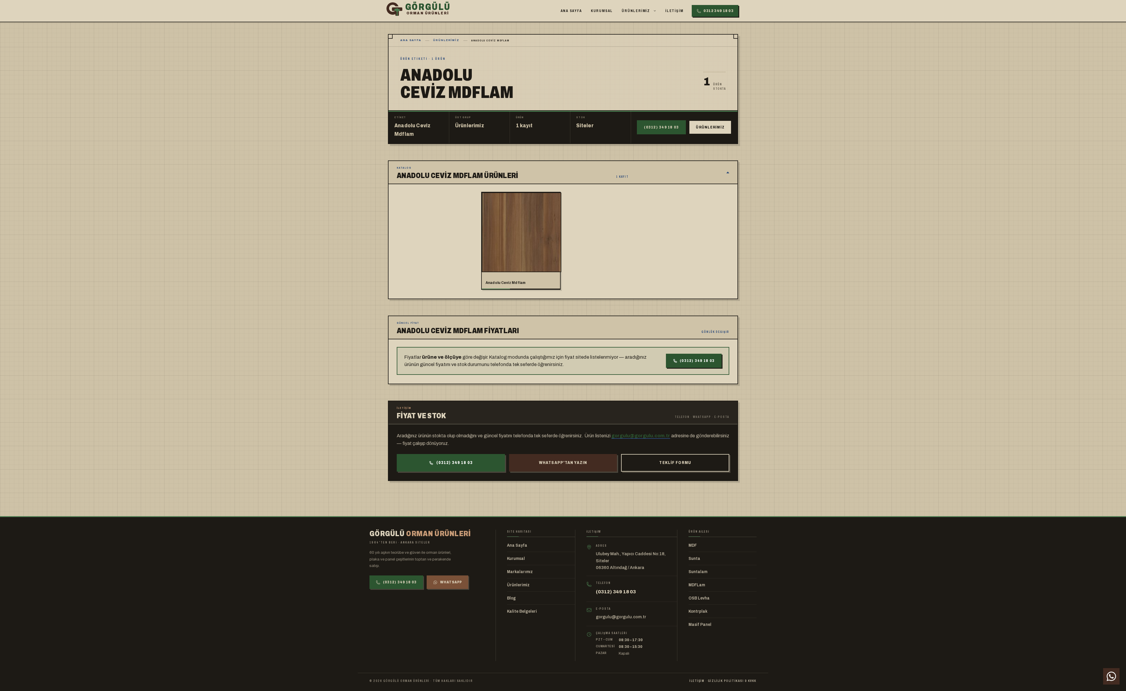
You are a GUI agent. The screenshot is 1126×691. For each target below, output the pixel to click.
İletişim (674, 11)
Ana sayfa (410, 40)
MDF (693, 545)
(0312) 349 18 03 (661, 127)
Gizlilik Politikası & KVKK (732, 680)
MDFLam (697, 585)
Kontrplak (698, 611)
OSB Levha (699, 598)
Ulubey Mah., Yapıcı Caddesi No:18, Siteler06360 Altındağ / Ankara (631, 560)
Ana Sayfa (571, 11)
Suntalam (698, 572)
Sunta (694, 558)
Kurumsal (602, 11)
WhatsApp (451, 582)
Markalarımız (520, 572)
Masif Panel (700, 624)
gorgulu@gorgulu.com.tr (640, 435)
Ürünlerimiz (636, 11)
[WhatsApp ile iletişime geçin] (1111, 676)
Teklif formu (675, 462)
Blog (511, 598)
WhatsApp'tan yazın (563, 462)
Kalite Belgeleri (522, 611)
